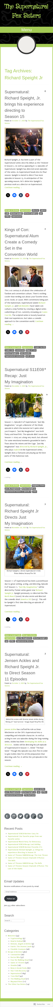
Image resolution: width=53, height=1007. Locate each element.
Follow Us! (11, 899)
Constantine (15, 955)
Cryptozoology (16, 938)
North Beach (10, 596)
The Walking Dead (18, 979)
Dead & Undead (17, 941)
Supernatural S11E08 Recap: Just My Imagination (24, 375)
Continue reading (13, 187)
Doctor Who (15, 957)
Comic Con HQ (39, 347)
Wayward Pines (16, 981)
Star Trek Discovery (18, 971)
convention (20, 350)
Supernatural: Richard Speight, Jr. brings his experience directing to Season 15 (24, 104)
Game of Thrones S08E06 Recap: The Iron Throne (28, 855)
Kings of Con (31, 350)
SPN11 (12, 641)
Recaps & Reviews (12, 210)
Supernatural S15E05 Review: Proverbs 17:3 (25, 847)
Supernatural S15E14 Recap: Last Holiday (24, 844)
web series (30, 356)
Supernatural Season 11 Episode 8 (18, 491)
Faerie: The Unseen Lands (21, 946)
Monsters (11, 936)
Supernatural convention (14, 356)
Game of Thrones (18, 963)
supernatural (16, 216)
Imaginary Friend (38, 485)
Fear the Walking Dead (20, 960)
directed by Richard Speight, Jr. (33, 447)
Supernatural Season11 (14, 795)
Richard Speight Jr (31, 213)
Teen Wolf (15, 976)
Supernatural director (25, 641)
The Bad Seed (30, 795)
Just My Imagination (12, 489)
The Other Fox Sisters (17, 984)
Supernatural (25, 210)
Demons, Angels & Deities (21, 944)
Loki (6, 213)
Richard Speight (16, 213)
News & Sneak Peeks (13, 347)
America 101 (26, 599)
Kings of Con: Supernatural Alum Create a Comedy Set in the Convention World (22, 242)
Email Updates (14, 881)
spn (41, 213)
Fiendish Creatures (18, 949)
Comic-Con (9, 350)
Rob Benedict (24, 306)
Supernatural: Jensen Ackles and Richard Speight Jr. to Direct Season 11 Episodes (22, 666)
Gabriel (43, 210)
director (35, 210)
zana (34, 491)
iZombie (14, 965)
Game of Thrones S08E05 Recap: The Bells (25, 863)
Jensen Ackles (39, 789)
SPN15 (7, 216)
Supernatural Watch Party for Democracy (24, 842)
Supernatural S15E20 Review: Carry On (23, 834)
